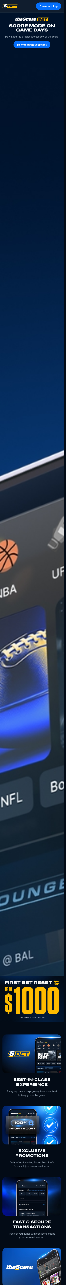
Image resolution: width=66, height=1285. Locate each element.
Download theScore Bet (32, 44)
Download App (49, 6)
